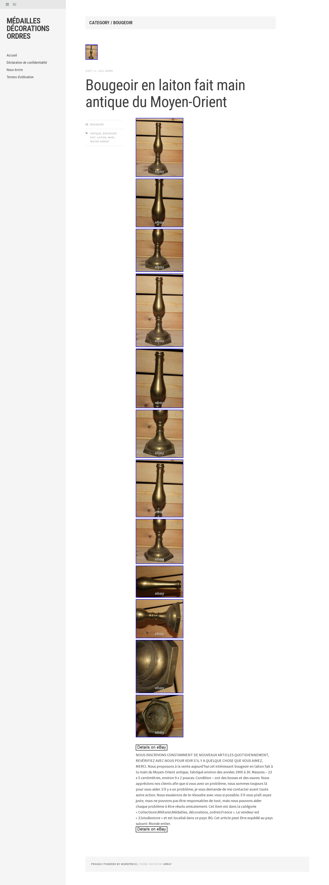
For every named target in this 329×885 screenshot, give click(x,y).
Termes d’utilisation (20, 77)
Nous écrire (15, 70)
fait (92, 137)
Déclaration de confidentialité (27, 62)
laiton (101, 137)
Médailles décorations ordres (28, 28)
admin (109, 71)
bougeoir (97, 124)
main (111, 137)
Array (167, 864)
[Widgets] (14, 4)
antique (95, 133)
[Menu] (7, 4)
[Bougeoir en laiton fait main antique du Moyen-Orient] (180, 52)
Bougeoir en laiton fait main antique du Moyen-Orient (165, 93)
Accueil (12, 55)
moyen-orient (99, 141)
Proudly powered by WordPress (114, 864)
